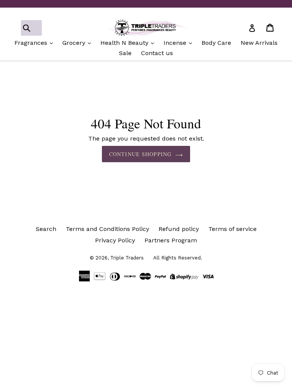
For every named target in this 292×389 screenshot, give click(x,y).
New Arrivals (259, 42)
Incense (175, 42)
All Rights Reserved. (177, 258)
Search (46, 228)
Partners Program (170, 240)
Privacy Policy (115, 240)
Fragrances (31, 42)
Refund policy (179, 228)
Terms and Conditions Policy (107, 228)
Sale (125, 53)
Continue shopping (140, 154)
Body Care (216, 42)
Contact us (157, 53)
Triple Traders (127, 258)
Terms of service (232, 228)
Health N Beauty (125, 42)
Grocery (74, 42)
